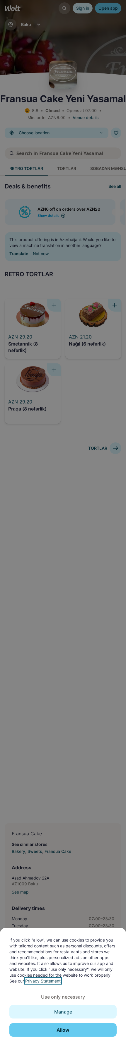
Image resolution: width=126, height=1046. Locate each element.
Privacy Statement (43, 980)
